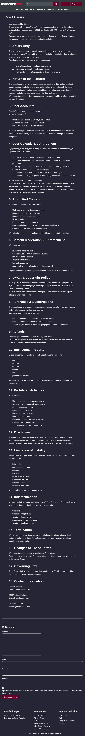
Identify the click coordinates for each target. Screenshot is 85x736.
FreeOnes (50, 10)
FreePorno (41, 10)
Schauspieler (30, 10)
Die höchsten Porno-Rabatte (14, 718)
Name (5, 659)
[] (56, 4)
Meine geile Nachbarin (12, 715)
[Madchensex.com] (11, 4)
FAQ (60, 718)
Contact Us (63, 715)
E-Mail (5, 669)
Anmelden (65, 4)
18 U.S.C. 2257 (39, 715)
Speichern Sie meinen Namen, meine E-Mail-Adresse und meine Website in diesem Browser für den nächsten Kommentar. (42, 692)
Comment (5, 631)
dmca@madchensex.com (19, 598)
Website (5, 678)
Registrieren (76, 4)
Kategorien (18, 10)
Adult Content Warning (42, 726)
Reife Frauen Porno (64, 10)
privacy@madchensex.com (19, 607)
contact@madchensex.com (19, 589)
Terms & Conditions (41, 723)
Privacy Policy (39, 718)
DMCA (36, 721)
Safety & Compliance (41, 729)
